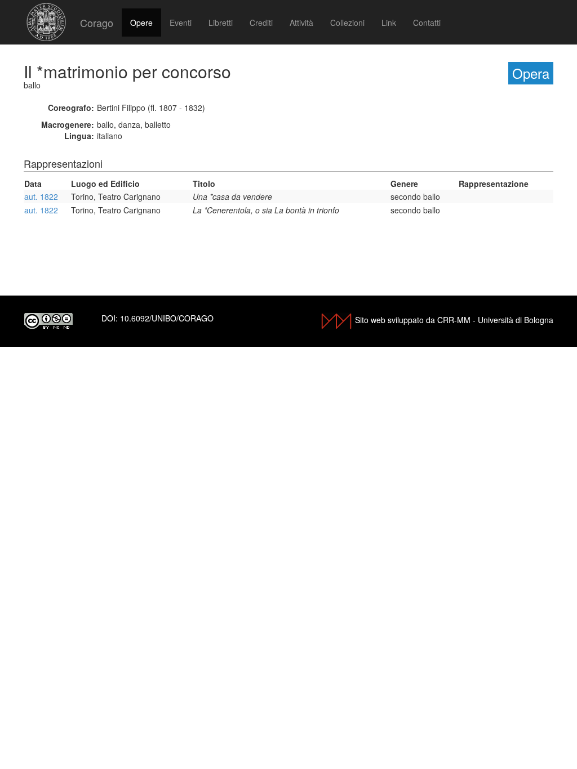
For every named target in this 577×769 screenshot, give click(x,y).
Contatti (427, 22)
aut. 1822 (41, 196)
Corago (96, 22)
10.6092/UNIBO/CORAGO (167, 318)
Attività (301, 22)
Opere (141, 22)
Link (388, 22)
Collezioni (347, 22)
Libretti (220, 22)
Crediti (261, 22)
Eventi (181, 22)
